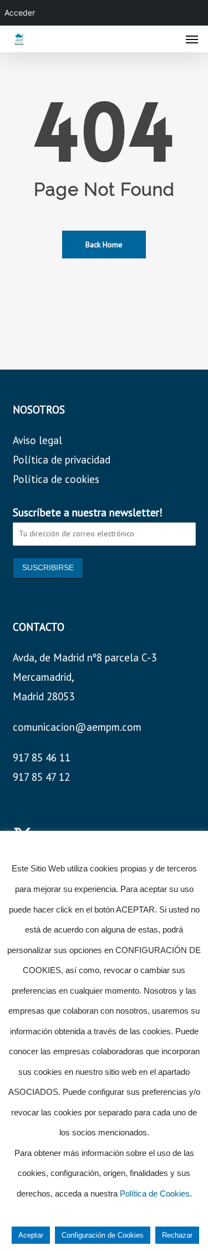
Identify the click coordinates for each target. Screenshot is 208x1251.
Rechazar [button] (177, 1235)
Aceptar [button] (30, 1235)
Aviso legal (37, 440)
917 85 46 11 (41, 757)
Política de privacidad (61, 459)
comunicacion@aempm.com (77, 727)
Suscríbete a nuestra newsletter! (88, 512)
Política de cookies (56, 479)
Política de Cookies (155, 1193)
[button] (192, 38)
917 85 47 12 (41, 777)
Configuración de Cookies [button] (103, 1235)
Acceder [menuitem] (19, 12)
